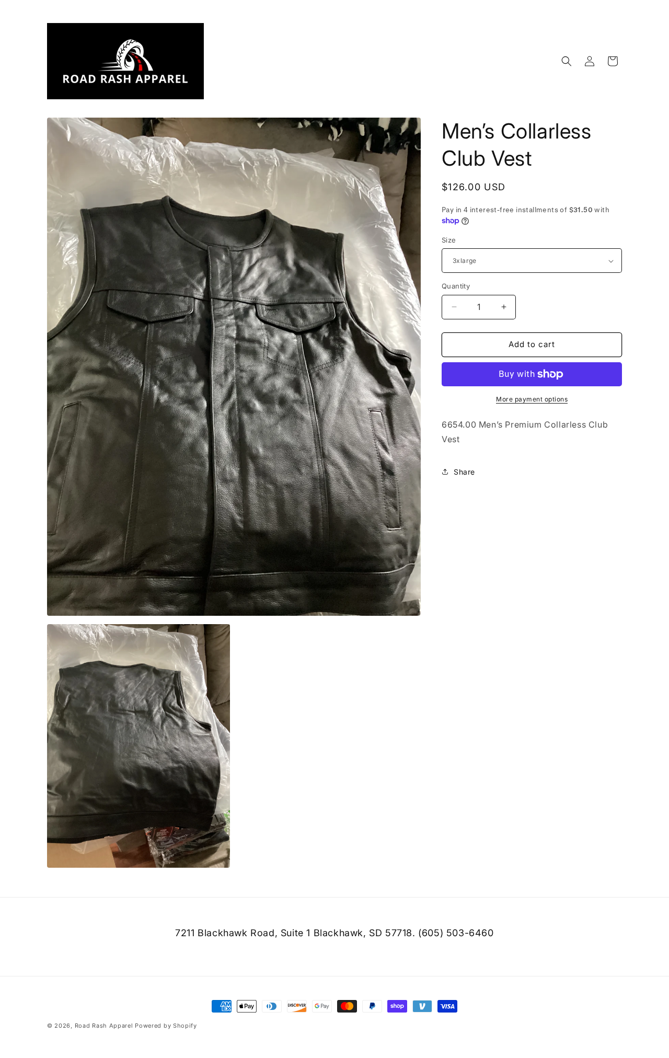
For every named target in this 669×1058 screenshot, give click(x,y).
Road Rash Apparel (104, 1025)
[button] (566, 61)
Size (449, 240)
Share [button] (464, 471)
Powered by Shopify (166, 1025)
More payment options (532, 399)
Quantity (456, 286)
